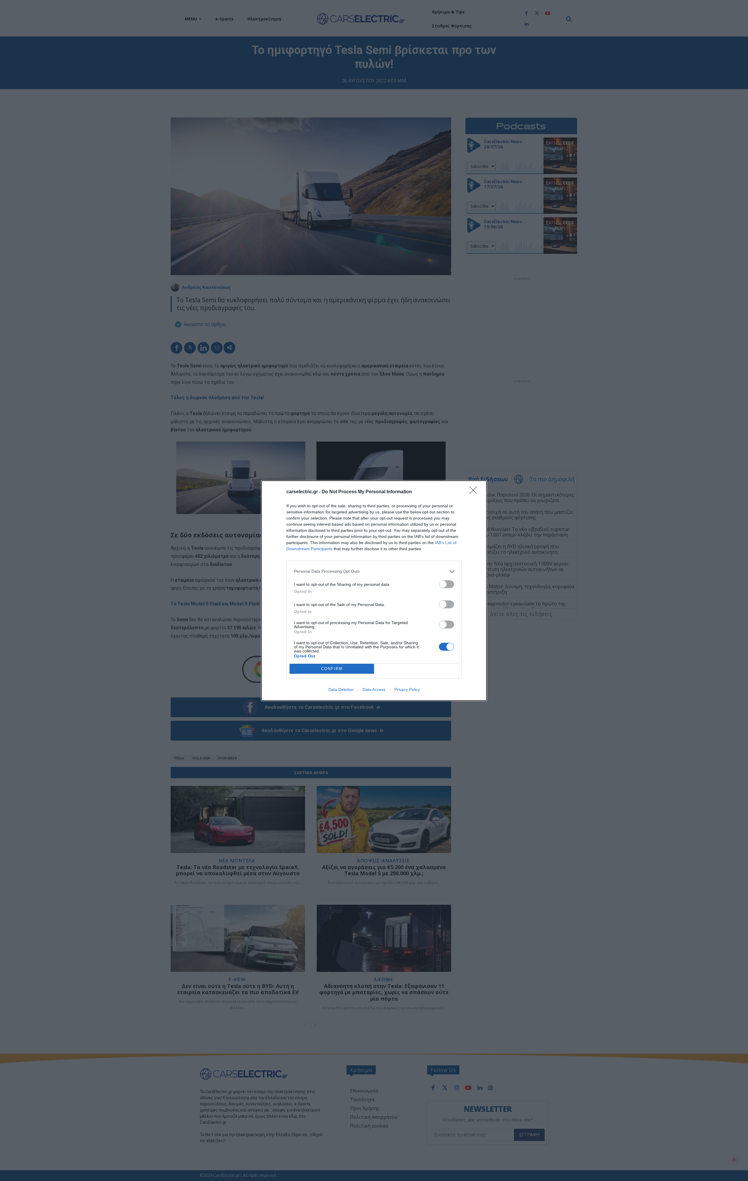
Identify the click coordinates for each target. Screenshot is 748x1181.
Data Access (374, 689)
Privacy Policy (407, 689)
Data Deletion (341, 689)
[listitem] (374, 571)
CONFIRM (332, 668)
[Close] (475, 492)
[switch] (446, 584)
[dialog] (374, 591)
